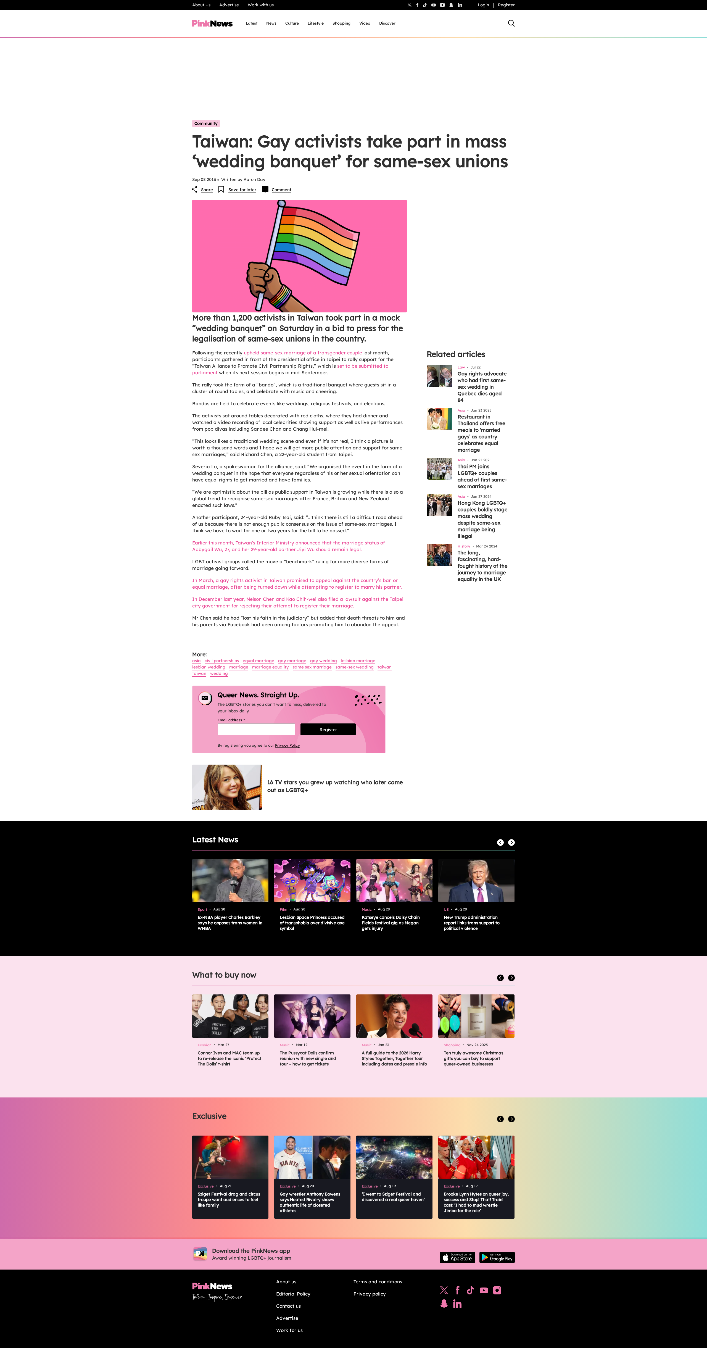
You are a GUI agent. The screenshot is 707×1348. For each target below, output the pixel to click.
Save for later (242, 189)
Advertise (229, 4)
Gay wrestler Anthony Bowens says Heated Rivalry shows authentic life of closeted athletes (310, 1202)
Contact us (288, 1306)
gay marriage (292, 660)
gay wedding (323, 660)
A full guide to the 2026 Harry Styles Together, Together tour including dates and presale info (394, 1058)
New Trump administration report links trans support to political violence (472, 923)
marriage (238, 667)
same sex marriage (312, 667)
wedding (219, 673)
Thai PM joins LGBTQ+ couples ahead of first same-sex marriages (482, 476)
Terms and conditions (378, 1281)
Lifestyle (316, 23)
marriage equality (270, 667)
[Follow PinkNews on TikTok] (471, 1291)
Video (364, 23)
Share (207, 189)
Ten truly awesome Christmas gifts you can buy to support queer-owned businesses (473, 1058)
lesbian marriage (358, 660)
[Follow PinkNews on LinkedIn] (460, 5)
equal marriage (258, 660)
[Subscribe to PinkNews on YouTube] (484, 1291)
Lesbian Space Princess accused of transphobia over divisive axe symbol (312, 923)
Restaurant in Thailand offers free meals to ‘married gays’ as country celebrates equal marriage (481, 433)
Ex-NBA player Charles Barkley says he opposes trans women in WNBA (230, 923)
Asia (196, 660)
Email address (238, 720)
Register (506, 4)
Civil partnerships (222, 660)
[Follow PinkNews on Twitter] (444, 1291)
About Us (201, 4)
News (271, 23)
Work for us (289, 1330)
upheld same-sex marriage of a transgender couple (303, 353)
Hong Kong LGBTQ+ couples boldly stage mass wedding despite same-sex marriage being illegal (483, 519)
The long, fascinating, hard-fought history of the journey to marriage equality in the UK (483, 565)
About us (286, 1281)
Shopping (341, 23)
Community (206, 123)
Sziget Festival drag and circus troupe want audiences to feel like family (229, 1199)
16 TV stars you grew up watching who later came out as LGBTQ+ (335, 786)
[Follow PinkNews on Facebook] (457, 1291)
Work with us (261, 4)
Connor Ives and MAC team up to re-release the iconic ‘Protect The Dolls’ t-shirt (229, 1058)
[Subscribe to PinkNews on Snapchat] (444, 1305)
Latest (251, 23)
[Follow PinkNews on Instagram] (497, 1291)
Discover (387, 23)
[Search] (511, 23)
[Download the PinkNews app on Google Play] (497, 1257)
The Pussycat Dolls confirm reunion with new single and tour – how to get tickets (308, 1058)
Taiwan (385, 667)
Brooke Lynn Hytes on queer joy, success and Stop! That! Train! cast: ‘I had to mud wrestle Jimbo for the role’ (476, 1202)
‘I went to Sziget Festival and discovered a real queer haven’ (393, 1196)
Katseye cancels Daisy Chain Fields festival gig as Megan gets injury (391, 923)
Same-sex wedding (355, 667)
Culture (292, 23)
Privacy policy (370, 1294)
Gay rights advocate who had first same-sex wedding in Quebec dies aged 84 (482, 386)
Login (483, 4)
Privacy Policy (287, 745)
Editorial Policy (293, 1294)
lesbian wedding (208, 667)
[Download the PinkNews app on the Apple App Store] (457, 1257)
